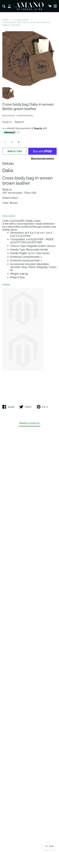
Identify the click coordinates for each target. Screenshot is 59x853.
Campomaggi (24, 115)
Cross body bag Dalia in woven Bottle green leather (26, 23)
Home (5, 20)
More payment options (42, 158)
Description (8, 215)
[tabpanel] (29, 58)
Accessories (21, 20)
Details (6, 284)
